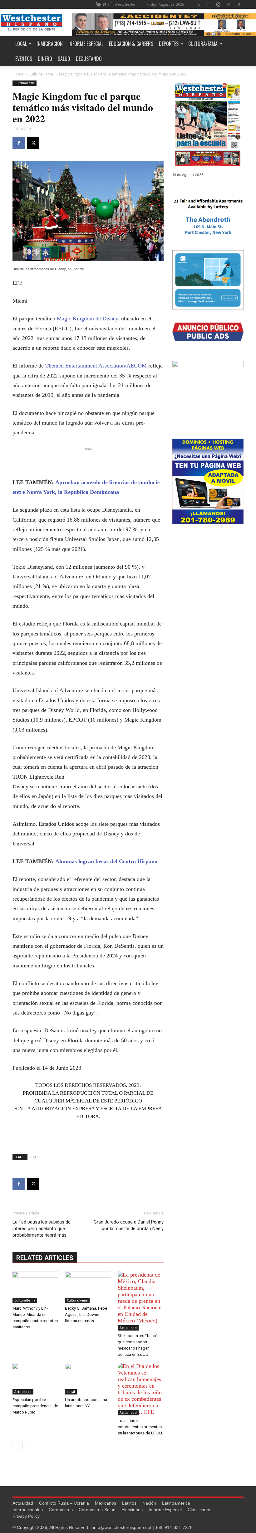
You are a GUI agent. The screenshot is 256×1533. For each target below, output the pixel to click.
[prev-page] (16, 1445)
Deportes (169, 43)
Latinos (129, 1503)
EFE (34, 1157)
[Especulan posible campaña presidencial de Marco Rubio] (35, 1378)
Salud (64, 58)
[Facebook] (208, 4)
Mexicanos (105, 1503)
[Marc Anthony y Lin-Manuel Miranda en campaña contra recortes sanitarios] (35, 1287)
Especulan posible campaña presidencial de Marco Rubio (35, 1405)
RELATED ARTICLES (44, 1258)
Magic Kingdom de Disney (87, 318)
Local (21, 43)
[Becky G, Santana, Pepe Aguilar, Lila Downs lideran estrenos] (88, 1287)
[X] (239, 4)
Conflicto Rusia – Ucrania (64, 1503)
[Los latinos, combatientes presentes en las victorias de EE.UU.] (141, 1389)
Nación (149, 1503)
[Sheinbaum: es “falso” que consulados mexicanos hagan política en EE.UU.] (141, 1301)
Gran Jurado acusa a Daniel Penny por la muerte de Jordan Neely (129, 1225)
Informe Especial (85, 43)
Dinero (45, 58)
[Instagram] (218, 4)
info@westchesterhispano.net (122, 1527)
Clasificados (199, 1509)
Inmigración (50, 43)
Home (17, 74)
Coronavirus (61, 1509)
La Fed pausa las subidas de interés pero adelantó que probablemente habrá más (41, 1228)
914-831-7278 (179, 1527)
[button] (198, 4)
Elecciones (132, 1509)
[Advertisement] (88, 461)
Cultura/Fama (203, 43)
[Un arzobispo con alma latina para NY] (88, 1378)
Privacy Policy (26, 1516)
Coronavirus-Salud (97, 1509)
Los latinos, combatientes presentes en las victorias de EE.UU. (140, 1426)
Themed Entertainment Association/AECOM (96, 366)
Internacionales (27, 1509)
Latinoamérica (176, 1503)
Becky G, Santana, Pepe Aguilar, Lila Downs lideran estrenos (86, 1314)
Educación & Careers (131, 43)
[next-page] (26, 1445)
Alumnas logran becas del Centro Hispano (106, 861)
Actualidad (128, 1328)
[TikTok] (228, 4)
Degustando (89, 58)
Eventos (23, 58)
